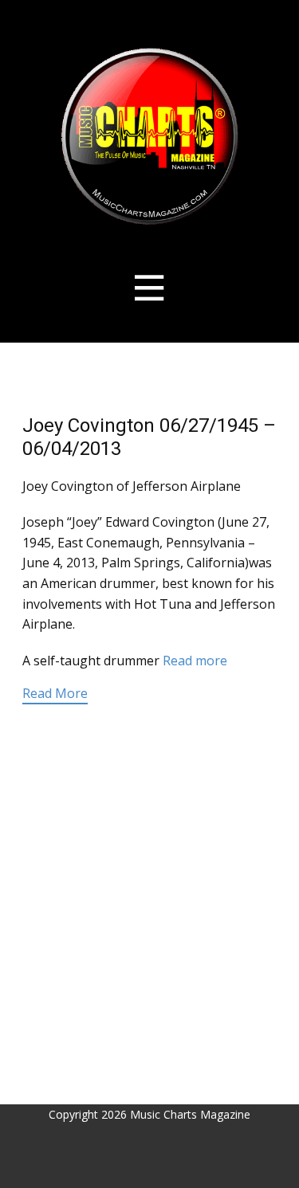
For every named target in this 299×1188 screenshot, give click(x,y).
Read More (55, 693)
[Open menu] (149, 288)
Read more (195, 660)
